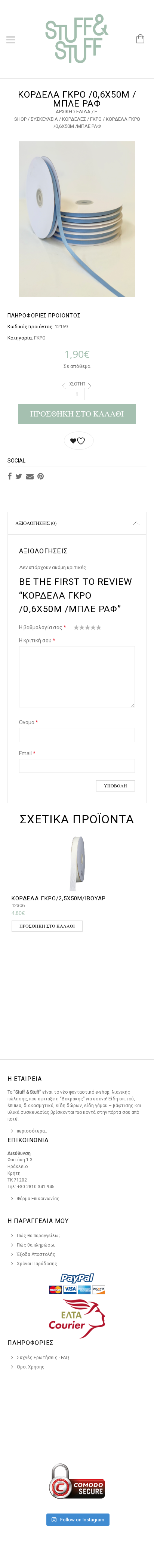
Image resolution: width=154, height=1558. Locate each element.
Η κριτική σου (37, 640)
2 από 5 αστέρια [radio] (79, 629)
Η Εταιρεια (24, 1078)
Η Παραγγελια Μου (38, 1220)
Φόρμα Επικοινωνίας (38, 1198)
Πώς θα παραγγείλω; (38, 1235)
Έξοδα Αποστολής (36, 1254)
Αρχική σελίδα (73, 111)
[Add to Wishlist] (79, 440)
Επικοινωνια (28, 1140)
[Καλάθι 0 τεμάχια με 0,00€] (136, 39)
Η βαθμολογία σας (42, 627)
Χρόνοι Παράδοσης (37, 1263)
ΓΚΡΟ (96, 119)
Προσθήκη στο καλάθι (77, 413)
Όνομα (28, 722)
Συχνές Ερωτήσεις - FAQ (43, 1357)
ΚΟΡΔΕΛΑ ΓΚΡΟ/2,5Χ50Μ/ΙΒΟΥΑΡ (59, 898)
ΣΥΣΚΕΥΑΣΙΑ (44, 119)
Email (27, 753)
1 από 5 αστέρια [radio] (76, 629)
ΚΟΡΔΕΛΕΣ (74, 119)
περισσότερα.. (32, 1131)
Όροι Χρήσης (30, 1367)
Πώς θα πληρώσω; (36, 1245)
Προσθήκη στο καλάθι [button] (47, 926)
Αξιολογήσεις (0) (35, 523)
